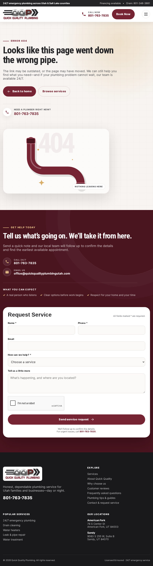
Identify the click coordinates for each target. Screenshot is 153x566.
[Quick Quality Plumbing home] (20, 14)
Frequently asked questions (104, 493)
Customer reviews (98, 488)
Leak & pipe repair (14, 534)
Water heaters (11, 530)
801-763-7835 (88, 431)
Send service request (74, 419)
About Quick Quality (99, 478)
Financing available (110, 3)
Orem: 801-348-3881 (138, 3)
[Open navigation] (146, 14)
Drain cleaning (11, 525)
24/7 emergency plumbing (19, 520)
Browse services (54, 91)
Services (92, 473)
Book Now (123, 14)
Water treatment (13, 539)
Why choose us (96, 483)
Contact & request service (103, 502)
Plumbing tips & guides (101, 497)
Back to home (22, 91)
